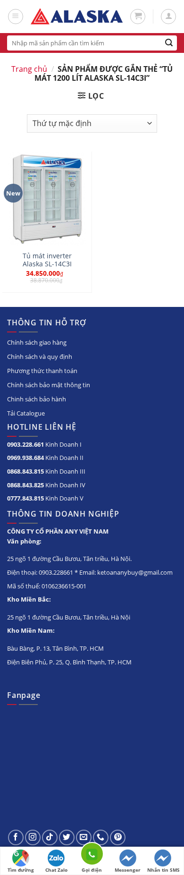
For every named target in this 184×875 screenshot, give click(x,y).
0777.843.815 (25, 498)
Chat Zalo (56, 870)
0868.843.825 (25, 485)
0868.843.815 (25, 471)
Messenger (128, 870)
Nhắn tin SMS (163, 870)
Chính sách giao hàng (37, 342)
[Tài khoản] (168, 16)
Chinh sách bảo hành (36, 399)
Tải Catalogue (26, 413)
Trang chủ (29, 69)
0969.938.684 (25, 457)
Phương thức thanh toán (42, 370)
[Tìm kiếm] (169, 43)
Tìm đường (21, 870)
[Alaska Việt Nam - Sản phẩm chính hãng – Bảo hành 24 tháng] (77, 16)
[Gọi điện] (92, 855)
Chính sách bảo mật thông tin (48, 385)
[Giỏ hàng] (137, 16)
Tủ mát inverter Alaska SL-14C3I (47, 260)
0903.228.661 (25, 444)
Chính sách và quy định (39, 356)
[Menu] (15, 16)
